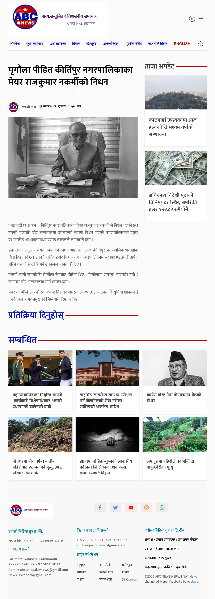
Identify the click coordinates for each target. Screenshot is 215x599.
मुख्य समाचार (34, 43)
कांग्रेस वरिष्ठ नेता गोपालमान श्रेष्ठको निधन (174, 397)
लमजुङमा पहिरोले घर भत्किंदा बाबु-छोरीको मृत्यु (170, 464)
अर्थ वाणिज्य (58, 43)
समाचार (81, 572)
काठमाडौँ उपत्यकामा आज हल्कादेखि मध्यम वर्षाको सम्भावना (173, 127)
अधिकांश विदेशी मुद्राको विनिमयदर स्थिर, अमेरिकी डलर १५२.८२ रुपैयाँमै (173, 202)
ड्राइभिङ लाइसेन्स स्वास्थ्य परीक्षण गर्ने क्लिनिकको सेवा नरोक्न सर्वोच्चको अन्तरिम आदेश (106, 400)
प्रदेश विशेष (134, 43)
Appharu (193, 582)
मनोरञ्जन (127, 565)
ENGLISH (182, 43)
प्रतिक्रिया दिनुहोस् (36, 315)
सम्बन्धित (22, 340)
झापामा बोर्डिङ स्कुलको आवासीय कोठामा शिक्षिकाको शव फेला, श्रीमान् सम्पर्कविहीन (106, 467)
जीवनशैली (105, 579)
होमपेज (15, 43)
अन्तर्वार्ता (104, 565)
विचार (76, 43)
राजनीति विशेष (157, 43)
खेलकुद (91, 43)
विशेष (80, 579)
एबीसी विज (106, 572)
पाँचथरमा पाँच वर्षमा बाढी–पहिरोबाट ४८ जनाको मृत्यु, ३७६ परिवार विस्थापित (37, 467)
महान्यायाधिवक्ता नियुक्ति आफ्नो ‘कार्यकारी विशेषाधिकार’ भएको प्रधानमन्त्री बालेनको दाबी (37, 400)
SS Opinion (129, 579)
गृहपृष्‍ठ (81, 565)
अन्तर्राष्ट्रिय (111, 43)
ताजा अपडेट (159, 66)
